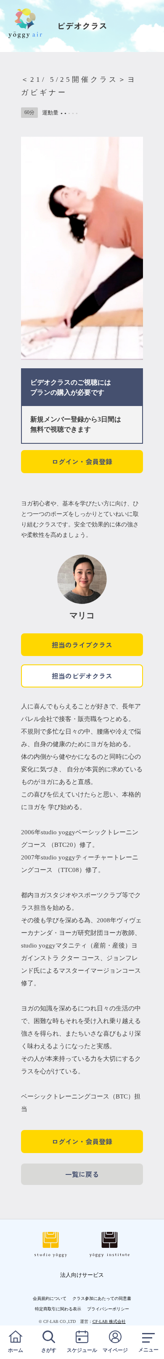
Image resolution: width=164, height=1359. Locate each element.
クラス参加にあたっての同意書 (101, 1298)
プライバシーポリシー (108, 1309)
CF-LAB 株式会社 (109, 1321)
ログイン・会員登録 (82, 461)
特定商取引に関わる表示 (58, 1309)
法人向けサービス (82, 1275)
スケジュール (82, 1350)
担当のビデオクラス (82, 676)
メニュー (148, 1350)
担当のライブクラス (82, 645)
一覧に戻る (82, 1174)
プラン (40, 392)
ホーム (15, 1350)
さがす (48, 1350)
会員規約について (49, 1298)
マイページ (115, 1350)
